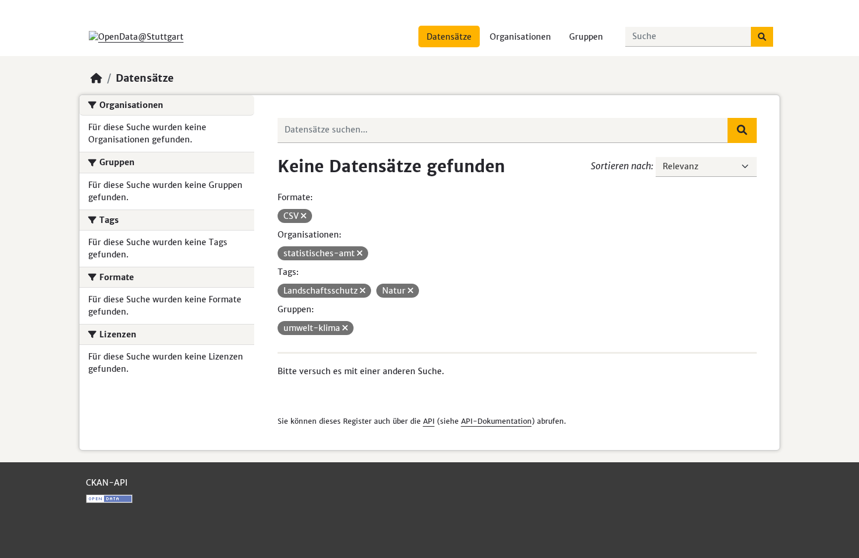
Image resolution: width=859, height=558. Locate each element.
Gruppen (586, 37)
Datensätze (449, 37)
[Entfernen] (303, 216)
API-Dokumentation (496, 421)
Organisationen (520, 37)
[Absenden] (762, 37)
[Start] (96, 78)
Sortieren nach (621, 166)
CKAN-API (106, 482)
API (429, 421)
